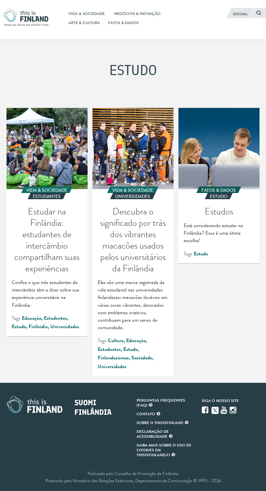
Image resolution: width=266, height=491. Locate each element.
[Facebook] (206, 410)
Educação (31, 318)
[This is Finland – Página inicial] (28, 17)
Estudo (19, 326)
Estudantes (55, 318)
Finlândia (38, 326)
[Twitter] (215, 410)
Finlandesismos (113, 358)
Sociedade (141, 358)
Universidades (64, 326)
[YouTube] (224, 410)
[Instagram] (233, 410)
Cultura (116, 340)
